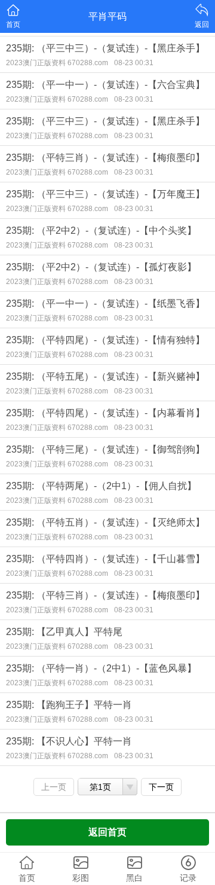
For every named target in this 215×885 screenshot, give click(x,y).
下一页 (161, 787)
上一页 (53, 787)
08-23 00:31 (133, 63)
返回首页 (107, 832)
